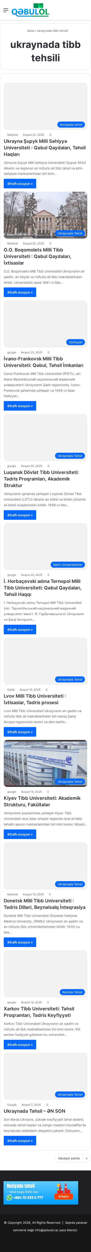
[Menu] (6, 12)
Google (12, 1104)
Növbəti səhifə (69, 1158)
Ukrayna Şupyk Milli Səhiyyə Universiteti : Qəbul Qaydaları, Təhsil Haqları (45, 147)
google (11, 352)
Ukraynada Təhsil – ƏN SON (34, 1111)
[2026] (30, 10)
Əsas (30, 30)
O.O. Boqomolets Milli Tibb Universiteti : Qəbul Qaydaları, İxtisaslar (37, 256)
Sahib (11, 689)
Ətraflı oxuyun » (20, 184)
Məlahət (12, 134)
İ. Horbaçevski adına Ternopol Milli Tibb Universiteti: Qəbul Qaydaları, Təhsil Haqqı (43, 587)
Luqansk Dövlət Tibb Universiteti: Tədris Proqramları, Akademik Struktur (41, 479)
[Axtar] (85, 12)
